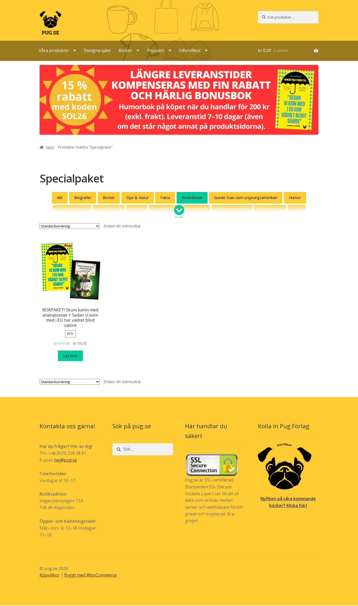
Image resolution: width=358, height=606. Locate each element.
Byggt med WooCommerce (90, 575)
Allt (60, 197)
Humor (295, 197)
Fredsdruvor (192, 197)
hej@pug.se (65, 460)
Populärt (155, 50)
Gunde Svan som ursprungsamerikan (245, 197)
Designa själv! (97, 50)
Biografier (82, 197)
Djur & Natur (137, 197)
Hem (50, 147)
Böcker (125, 50)
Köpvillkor (49, 575)
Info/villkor (190, 50)
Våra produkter (54, 50)
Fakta (165, 197)
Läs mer (70, 355)
